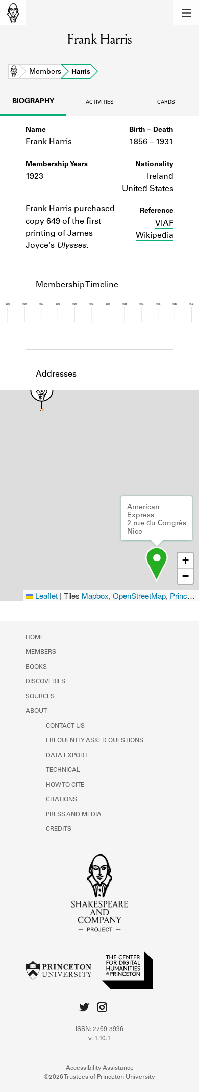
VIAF (164, 224)
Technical (63, 770)
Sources (40, 697)
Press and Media (74, 815)
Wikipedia (154, 236)
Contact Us (65, 726)
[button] (186, 12)
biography (33, 101)
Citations (61, 800)
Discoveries (45, 682)
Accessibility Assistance (100, 1068)
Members (45, 72)
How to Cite (65, 785)
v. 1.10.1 (99, 1039)
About (36, 711)
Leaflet (45, 595)
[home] (13, 12)
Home (14, 72)
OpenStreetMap (139, 595)
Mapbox (95, 595)
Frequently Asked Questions (94, 741)
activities (100, 102)
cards (166, 102)
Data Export (67, 756)
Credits (58, 829)
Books (36, 667)
